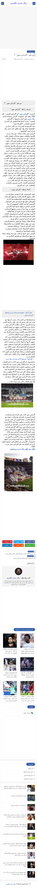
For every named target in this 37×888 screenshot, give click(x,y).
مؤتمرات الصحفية (28, 779)
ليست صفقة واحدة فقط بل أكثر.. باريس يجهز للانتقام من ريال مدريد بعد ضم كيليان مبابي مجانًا (10, 653)
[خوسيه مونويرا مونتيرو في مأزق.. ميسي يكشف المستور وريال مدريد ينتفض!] (10, 688)
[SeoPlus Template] (29, 884)
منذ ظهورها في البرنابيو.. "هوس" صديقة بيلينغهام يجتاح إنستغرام (27, 675)
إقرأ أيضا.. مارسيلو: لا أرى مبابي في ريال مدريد (19, 359)
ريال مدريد (31, 119)
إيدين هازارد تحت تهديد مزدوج (18, 805)
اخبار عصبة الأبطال (28, 772)
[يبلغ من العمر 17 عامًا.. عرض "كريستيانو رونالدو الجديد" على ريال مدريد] (27, 688)
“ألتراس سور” (24, 114)
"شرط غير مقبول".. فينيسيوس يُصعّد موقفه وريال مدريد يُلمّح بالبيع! (27, 651)
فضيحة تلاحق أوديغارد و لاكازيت (18, 796)
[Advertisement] (18, 28)
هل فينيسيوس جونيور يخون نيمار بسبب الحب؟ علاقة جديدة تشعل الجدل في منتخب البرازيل (10, 677)
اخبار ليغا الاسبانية (28, 775)
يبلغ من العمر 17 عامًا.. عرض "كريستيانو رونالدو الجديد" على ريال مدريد (27, 698)
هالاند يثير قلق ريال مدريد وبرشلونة (22, 449)
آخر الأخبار (31, 51)
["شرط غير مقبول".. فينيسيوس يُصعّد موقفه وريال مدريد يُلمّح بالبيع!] (27, 641)
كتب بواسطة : (18, 578)
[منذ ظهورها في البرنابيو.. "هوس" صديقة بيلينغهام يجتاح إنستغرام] (27, 664)
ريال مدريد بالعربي (18, 2)
